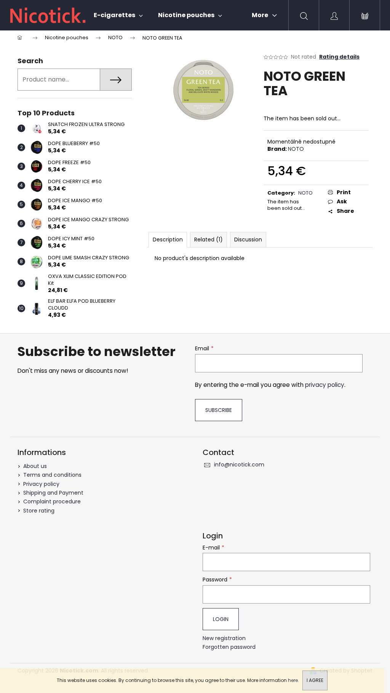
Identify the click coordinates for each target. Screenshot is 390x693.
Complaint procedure (52, 501)
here (293, 680)
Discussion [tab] (248, 239)
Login (221, 619)
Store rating (38, 510)
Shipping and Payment (53, 493)
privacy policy (324, 385)
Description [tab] (168, 239)
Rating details (339, 57)
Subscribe (218, 410)
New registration (224, 638)
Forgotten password (229, 647)
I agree (315, 680)
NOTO (296, 149)
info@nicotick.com (239, 464)
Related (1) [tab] (208, 239)
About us (35, 466)
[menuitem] (118, 15)
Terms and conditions (52, 475)
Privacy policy (41, 484)
